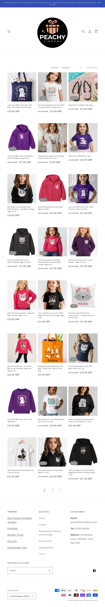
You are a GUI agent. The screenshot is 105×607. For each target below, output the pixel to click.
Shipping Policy (46, 547)
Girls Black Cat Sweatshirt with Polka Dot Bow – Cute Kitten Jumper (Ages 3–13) (21, 209)
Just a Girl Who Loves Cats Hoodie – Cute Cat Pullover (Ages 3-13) (20, 157)
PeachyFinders (78, 600)
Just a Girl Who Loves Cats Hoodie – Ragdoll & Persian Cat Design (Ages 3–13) (82, 472)
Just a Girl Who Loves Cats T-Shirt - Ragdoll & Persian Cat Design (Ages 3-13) (51, 315)
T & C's (42, 554)
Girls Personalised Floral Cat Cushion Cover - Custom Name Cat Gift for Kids (81, 315)
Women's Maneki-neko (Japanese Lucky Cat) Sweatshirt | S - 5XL (81, 420)
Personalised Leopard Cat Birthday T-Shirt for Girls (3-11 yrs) (51, 157)
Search (42, 518)
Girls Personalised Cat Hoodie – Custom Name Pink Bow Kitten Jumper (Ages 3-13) (49, 262)
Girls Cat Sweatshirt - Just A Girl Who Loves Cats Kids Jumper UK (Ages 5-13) (19, 368)
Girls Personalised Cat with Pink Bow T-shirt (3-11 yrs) (80, 367)
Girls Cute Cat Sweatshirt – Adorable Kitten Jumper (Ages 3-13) (21, 314)
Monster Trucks (15, 534)
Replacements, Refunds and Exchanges (50, 533)
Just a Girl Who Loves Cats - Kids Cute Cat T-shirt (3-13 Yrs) (81, 208)
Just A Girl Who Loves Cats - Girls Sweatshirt (19, 420)
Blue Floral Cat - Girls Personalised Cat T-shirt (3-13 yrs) (51, 420)
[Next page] (60, 489)
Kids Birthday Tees (17, 547)
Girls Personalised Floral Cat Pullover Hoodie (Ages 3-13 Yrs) (19, 261)
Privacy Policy (45, 541)
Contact (42, 524)
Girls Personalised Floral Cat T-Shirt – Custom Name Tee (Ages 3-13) (51, 106)
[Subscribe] (49, 570)
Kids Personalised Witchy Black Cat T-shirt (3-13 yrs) (20, 471)
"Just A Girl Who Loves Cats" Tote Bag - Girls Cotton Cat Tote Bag (19, 106)
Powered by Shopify (91, 600)
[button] (9, 31)
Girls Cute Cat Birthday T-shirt (80, 156)
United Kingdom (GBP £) (20, 596)
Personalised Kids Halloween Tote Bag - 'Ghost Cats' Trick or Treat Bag (50, 368)
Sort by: (55, 67)
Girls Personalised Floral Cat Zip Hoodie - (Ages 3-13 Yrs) (80, 261)
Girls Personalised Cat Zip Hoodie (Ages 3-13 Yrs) (50, 208)
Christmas (12, 528)
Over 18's (12, 541)
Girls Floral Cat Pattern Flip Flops (81, 105)
